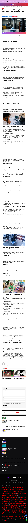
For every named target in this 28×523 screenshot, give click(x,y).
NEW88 (10, 500)
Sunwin (24, 489)
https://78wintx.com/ (17, 510)
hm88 (20, 512)
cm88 (18, 508)
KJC (16, 512)
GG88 (25, 493)
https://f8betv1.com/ (4, 512)
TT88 (6, 495)
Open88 (14, 500)
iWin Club (19, 501)
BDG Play (6, 500)
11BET (14, 503)
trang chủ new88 (19, 513)
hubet (4, 487)
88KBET (18, 511)
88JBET (19, 511)
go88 (16, 489)
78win (22, 499)
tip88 (16, 517)
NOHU (24, 511)
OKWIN (23, 511)
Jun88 (9, 505)
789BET (19, 498)
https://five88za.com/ (11, 518)
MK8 (2, 498)
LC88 (6, 516)
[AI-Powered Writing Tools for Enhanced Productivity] (4, 445)
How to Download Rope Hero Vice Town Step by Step (7, 378)
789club (11, 497)
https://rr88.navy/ (19, 499)
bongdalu (3, 502)
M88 (11, 508)
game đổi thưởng (7, 506)
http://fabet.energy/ (4, 518)
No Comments (18, 14)
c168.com (20, 502)
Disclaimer (8, 483)
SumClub (16, 495)
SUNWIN (23, 493)
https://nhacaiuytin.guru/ (4, 514)
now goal (13, 514)
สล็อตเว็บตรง (3, 500)
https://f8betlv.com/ (14, 515)
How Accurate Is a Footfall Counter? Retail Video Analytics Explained (7, 383)
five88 (23, 516)
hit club (12, 500)
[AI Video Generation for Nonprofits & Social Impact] (20, 373)
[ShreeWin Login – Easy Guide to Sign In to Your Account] (4, 430)
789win (3, 493)
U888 (17, 491)
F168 (15, 487)
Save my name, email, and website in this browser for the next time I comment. (12, 403)
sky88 (4, 517)
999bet (15, 505)
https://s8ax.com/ (8, 509)
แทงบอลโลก (9, 487)
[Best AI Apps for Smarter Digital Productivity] (4, 453)
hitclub (10, 493)
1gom (15, 493)
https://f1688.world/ (12, 487)
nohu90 (21, 507)
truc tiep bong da (12, 513)
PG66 (9, 496)
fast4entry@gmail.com (6, 464)
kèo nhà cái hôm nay (15, 501)
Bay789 (13, 505)
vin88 (20, 516)
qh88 (2, 503)
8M (5, 496)
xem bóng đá (5, 513)
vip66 (12, 499)
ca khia (18, 503)
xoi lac (16, 503)
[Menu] (2, 4)
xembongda (23, 503)
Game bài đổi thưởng (22, 501)
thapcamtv (10, 517)
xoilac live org (8, 513)
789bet (3, 491)
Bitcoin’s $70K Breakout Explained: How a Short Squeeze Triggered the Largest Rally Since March (15, 426)
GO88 (19, 493)
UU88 (13, 507)
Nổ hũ (9, 501)
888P (8, 500)
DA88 (12, 519)
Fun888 (10, 508)
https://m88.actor (23, 497)
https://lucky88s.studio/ (4, 519)
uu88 (6, 497)
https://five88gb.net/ (9, 519)
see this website (20, 491)
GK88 (5, 509)
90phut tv (3, 513)
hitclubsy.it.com (17, 500)
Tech (2, 377)
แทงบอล (14, 516)
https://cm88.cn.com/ (13, 502)
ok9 (12, 507)
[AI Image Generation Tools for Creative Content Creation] (4, 442)
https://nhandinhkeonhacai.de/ (5, 489)
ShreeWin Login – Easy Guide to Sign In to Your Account (12, 429)
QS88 (11, 515)
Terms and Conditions (14, 483)
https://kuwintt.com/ (6, 494)
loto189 (3, 510)
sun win (14, 493)
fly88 (16, 508)
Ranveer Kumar (5, 14)
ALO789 (4, 516)
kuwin (20, 496)
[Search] (25, 4)
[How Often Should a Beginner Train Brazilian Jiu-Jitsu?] (4, 421)
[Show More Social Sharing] (17, 16)
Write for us (19, 483)
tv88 (24, 496)
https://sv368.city (18, 504)
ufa (9, 497)
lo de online (18, 514)
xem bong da (20, 503)
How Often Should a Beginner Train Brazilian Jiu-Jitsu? (12, 420)
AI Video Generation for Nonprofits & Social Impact (19, 378)
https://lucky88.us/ (24, 513)
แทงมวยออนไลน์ (21, 519)
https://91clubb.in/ (21, 505)
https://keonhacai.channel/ (9, 507)
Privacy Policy (22, 482)
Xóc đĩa (25, 501)
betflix (8, 497)
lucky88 (3, 517)
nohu (20, 498)
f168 (17, 498)
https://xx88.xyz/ (15, 498)
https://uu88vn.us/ (24, 508)
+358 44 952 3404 (7, 465)
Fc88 (19, 516)
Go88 (16, 494)
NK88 (25, 505)
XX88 (22, 504)
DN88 (21, 511)
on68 (5, 515)
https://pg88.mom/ (15, 499)
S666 (11, 516)
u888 (17, 509)
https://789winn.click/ (12, 510)
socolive (24, 507)
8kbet (18, 505)
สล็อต (22, 489)
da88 (22, 516)
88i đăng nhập (5, 491)
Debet (17, 516)
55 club (23, 491)
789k (21, 489)
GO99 (2, 516)
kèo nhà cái (10, 489)
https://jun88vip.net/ (11, 511)
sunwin (17, 487)
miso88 (10, 504)
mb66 (23, 505)
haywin (13, 497)
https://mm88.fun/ (4, 506)
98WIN (15, 507)
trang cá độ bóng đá (4, 495)
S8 (25, 497)
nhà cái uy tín (24, 506)
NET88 (12, 501)
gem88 (19, 496)
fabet (6, 517)
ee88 (16, 509)
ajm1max (6, 487)
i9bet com (7, 501)
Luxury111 (7, 520)
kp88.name (23, 496)
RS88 (8, 495)
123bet (24, 494)
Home (4, 482)
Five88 (16, 516)
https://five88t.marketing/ (21, 518)
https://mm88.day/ (22, 509)
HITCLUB (13, 503)
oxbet (18, 517)
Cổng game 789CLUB (7, 498)
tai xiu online (8, 493)
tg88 (8, 515)
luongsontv (5, 493)
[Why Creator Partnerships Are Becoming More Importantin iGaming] (4, 418)
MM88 (25, 498)
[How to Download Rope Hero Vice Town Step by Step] (8, 373)
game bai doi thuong (13, 495)
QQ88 (19, 500)
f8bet (15, 491)
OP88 (18, 487)
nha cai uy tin (21, 514)
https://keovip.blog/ (13, 489)
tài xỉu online (21, 506)
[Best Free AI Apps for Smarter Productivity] (4, 449)
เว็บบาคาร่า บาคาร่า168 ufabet (8, 499)
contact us (10, 482)
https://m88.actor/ (4, 497)
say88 (17, 497)
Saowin (22, 494)
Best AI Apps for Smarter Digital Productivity (11, 452)
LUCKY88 (7, 518)
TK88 (8, 502)
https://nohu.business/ (12, 494)
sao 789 (18, 495)
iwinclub (3, 501)
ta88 (11, 517)
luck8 (22, 507)
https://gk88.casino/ (14, 504)
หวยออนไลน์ (18, 494)
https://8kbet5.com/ (9, 491)
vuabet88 (5, 510)
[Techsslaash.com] (14, 4)
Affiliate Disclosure (16, 482)
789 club (12, 493)
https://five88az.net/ (15, 518)
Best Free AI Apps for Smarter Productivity (11, 448)
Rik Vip (10, 501)
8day (11, 505)
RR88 (9, 503)
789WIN (22, 487)
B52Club (5, 501)
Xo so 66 (21, 495)
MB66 (23, 502)
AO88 (6, 511)
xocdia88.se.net (13, 491)
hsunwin (12, 506)
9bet (21, 517)
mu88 (13, 512)
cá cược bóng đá (11, 498)
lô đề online (17, 506)
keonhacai (3, 494)
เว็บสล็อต (3, 487)
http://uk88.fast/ (24, 517)
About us (7, 482)
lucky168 (14, 519)
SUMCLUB (21, 493)
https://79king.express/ (12, 509)
